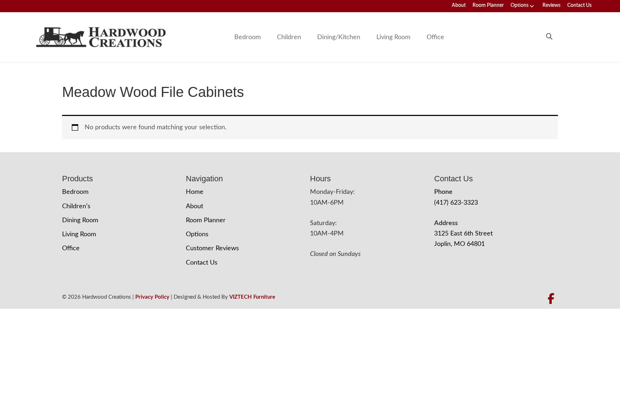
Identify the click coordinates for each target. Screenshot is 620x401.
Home (194, 192)
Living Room (393, 37)
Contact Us (579, 5)
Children (289, 37)
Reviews (551, 5)
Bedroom (247, 37)
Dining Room (80, 220)
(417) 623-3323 (456, 203)
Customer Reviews (212, 248)
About (459, 5)
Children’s (76, 206)
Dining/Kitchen (338, 37)
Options (520, 5)
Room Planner (488, 5)
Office (435, 37)
